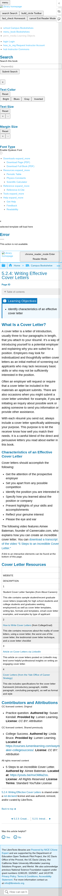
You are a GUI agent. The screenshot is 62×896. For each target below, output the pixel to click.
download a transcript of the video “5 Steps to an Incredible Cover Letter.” (30, 544)
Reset (5, 94)
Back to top (7, 809)
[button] (12, 205)
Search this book (9, 61)
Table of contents (16, 291)
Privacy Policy (9, 876)
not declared (11, 796)
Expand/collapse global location (58, 265)
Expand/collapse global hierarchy (5, 266)
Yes (8, 837)
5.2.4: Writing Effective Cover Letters (21, 792)
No (19, 837)
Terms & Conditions (27, 876)
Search (7, 892)
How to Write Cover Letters (17, 625)
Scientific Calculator (17, 182)
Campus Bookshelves (42, 265)
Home (17, 265)
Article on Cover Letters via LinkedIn (22, 651)
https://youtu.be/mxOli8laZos (29, 775)
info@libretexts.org (14, 883)
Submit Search (10, 71)
